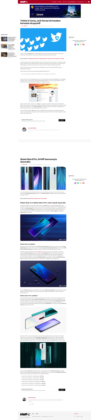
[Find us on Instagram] (79, 416)
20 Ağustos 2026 (11, 57)
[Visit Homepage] (24, 2)
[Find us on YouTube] (77, 416)
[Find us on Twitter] (74, 416)
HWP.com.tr (34, 416)
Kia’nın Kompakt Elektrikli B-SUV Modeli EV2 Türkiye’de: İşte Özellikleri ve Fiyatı (11, 46)
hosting (37, 416)
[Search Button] (85, 2)
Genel (39, 25)
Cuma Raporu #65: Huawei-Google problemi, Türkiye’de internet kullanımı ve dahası (45, 58)
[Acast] (83, 44)
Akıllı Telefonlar (39, 164)
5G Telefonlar (81, 1)
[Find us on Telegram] (81, 416)
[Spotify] (78, 44)
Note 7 (49, 205)
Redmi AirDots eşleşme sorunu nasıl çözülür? (37, 198)
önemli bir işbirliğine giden (38, 251)
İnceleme (54, 1)
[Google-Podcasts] (80, 44)
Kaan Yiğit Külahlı (24, 25)
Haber (60, 1)
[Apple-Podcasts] (75, 44)
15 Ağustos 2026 (11, 50)
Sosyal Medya (42, 25)
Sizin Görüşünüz (72, 1)
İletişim (37, 413)
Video (65, 1)
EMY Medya (27, 417)
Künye (33, 413)
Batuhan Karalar (24, 164)
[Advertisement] (9, 17)
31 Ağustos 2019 (31, 25)
